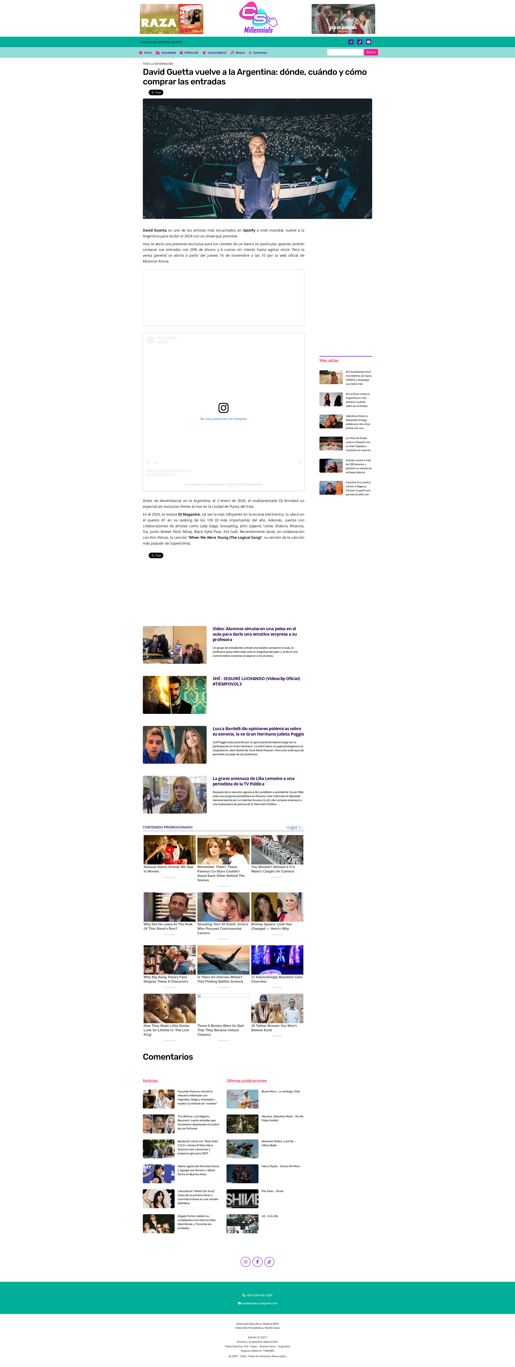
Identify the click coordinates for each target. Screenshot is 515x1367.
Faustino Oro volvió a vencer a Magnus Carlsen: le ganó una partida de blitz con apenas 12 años (358, 490)
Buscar (371, 52)
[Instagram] (350, 42)
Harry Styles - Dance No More (281, 1166)
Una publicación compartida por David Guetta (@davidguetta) (223, 484)
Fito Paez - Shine (272, 1191)
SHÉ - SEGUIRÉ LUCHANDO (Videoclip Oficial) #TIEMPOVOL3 (256, 681)
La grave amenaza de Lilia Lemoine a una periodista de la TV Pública (254, 781)
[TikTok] (359, 42)
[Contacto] (368, 42)
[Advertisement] (223, 297)
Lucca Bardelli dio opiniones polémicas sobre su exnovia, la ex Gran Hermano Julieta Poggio (258, 731)
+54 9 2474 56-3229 (258, 1295)
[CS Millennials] (257, 18)
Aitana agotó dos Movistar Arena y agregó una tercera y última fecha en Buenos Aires (198, 1170)
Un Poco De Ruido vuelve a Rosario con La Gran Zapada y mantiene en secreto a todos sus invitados (358, 446)
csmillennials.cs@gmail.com (259, 1303)
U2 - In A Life (270, 1216)
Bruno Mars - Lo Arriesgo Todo (281, 1091)
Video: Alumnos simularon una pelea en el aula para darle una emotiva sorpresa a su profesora (255, 634)
